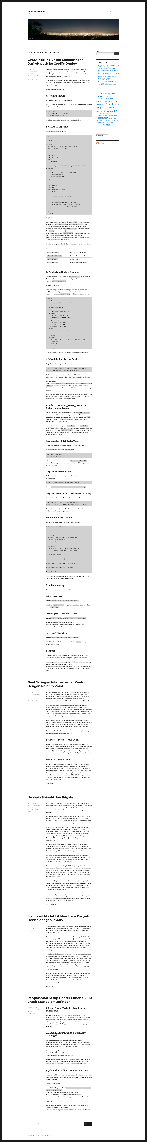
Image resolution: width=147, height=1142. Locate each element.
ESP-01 (117, 104)
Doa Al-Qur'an (107, 101)
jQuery (104, 113)
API (106, 93)
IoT (28, 929)
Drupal (103, 104)
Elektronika (30, 928)
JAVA (101, 113)
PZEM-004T (99, 120)
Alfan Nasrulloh (36, 11)
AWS (107, 96)
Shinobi (37, 809)
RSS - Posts (102, 143)
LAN (33, 698)
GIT (101, 111)
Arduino (114, 94)
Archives (98, 133)
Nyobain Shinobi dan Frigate (50, 797)
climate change (100, 98)
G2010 (29, 1013)
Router (36, 698)
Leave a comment (32, 79)
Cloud (29, 71)
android (100, 93)
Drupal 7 (110, 104)
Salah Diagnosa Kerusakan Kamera (106, 68)
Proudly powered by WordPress (44, 1135)
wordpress (108, 125)
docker (29, 77)
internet (30, 698)
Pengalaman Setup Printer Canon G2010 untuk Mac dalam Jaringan (60, 1000)
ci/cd (29, 75)
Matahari (109, 113)
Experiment (31, 694)
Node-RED (102, 115)
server (98, 122)
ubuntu (99, 125)
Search (98, 51)
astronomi (100, 96)
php (110, 118)
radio (112, 120)
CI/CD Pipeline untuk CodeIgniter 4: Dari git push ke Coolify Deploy (56, 61)
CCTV (29, 809)
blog (110, 96)
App (109, 94)
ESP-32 (99, 108)
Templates (111, 122)
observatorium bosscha (113, 115)
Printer (33, 1013)
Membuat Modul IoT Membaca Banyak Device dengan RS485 (58, 918)
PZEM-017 (107, 120)
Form (115, 108)
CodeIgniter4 (109, 99)
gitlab (32, 77)
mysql (98, 115)
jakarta (97, 113)
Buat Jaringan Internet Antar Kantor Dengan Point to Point (57, 684)
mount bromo (115, 113)
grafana (105, 111)
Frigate (32, 809)
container (32, 75)
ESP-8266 (30, 931)
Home (111, 12)
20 (39, 1124)
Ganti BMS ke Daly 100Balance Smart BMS (108, 84)
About (117, 12)
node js (106, 115)
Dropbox (98, 104)
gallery (98, 111)
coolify (37, 75)
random (116, 120)
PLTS (115, 118)
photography (102, 118)
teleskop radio (104, 122)
